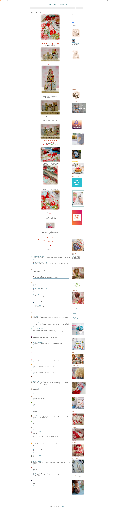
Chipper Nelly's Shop (54, 144)
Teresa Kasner (34, 415)
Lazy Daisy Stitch (74, 228)
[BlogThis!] (48, 249)
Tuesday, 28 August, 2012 (38, 455)
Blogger (63, 506)
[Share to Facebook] (49, 249)
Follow (72, 117)
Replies (34, 260)
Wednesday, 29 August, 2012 (45, 473)
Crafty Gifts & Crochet (35, 268)
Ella (33, 294)
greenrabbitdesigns (35, 328)
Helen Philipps (74, 313)
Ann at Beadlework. (35, 342)
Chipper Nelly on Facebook (50, 145)
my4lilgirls (34, 316)
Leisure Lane (74, 312)
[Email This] (47, 249)
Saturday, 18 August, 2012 (42, 381)
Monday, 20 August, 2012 (39, 415)
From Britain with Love (75, 309)
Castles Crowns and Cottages (36, 381)
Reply (33, 259)
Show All (80, 319)
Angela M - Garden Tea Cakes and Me (37, 442)
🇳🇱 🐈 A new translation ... (75, 148)
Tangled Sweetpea (35, 336)
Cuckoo (34, 351)
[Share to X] (48, 249)
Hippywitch (34, 431)
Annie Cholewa (34, 388)
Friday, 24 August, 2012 (38, 431)
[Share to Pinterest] (50, 249)
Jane (33, 322)
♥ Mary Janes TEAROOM (38, 262)
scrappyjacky (34, 395)
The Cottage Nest (75, 308)
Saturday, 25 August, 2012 (45, 449)
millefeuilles (34, 455)
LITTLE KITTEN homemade (36, 256)
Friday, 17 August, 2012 (42, 256)
